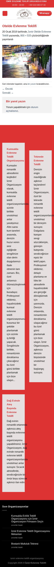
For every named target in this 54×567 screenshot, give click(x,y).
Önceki (7, 89)
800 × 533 (25, 35)
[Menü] (5, 13)
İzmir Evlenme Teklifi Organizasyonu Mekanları (30, 532)
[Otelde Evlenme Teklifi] (27, 61)
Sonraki (8, 93)
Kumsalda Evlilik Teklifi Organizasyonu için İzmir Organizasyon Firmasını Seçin (27, 519)
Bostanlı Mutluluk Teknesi (24, 543)
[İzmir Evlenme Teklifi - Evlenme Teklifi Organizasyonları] (24, 13)
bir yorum (32, 84)
